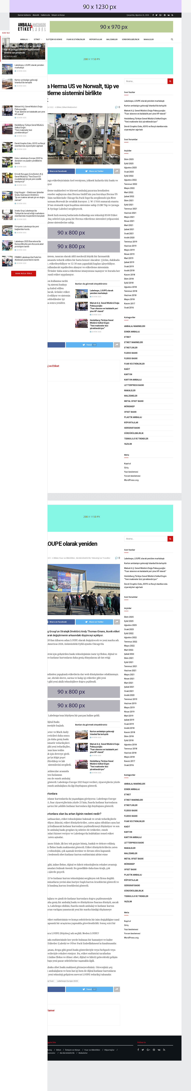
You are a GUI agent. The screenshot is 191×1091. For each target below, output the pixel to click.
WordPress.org (131, 480)
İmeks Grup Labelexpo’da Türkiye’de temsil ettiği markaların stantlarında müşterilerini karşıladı (29, 213)
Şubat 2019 (129, 262)
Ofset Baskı (130, 412)
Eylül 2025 (128, 163)
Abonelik (36, 15)
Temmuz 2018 (130, 291)
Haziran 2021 (130, 213)
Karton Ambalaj (133, 380)
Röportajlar (95, 39)
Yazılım (128, 444)
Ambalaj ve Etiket (49, 365)
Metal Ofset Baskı (133, 401)
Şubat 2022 (129, 196)
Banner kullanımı (24, 15)
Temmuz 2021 (130, 209)
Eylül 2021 (128, 205)
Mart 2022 (128, 192)
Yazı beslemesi (131, 472)
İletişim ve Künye (58, 15)
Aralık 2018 (129, 270)
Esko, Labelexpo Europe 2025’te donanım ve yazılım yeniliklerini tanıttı (29, 160)
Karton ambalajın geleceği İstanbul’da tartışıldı (145, 106)
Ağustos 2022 (130, 180)
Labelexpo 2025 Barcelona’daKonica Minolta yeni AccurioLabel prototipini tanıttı (29, 244)
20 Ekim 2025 (96, 297)
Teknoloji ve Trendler (136, 439)
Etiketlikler (130, 348)
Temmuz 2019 (130, 242)
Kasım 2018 (129, 275)
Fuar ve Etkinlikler (76, 39)
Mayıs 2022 (129, 188)
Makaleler (149, 39)
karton (128, 374)
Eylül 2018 (128, 283)
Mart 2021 (128, 225)
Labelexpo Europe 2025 (67, 981)
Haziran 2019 (130, 246)
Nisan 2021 (129, 221)
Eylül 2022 (128, 176)
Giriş (126, 468)
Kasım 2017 (129, 303)
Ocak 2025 (129, 172)
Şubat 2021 (129, 229)
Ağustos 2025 (130, 167)
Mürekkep (129, 406)
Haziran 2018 (130, 295)
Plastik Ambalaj (133, 417)
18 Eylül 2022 (48, 107)
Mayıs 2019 (129, 250)
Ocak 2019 (129, 266)
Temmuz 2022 (130, 184)
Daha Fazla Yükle (23, 273)
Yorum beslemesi (132, 476)
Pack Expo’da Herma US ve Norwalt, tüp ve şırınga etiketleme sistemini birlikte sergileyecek (22, 49)
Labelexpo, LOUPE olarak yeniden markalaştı (144, 101)
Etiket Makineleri (69, 107)
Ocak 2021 (129, 233)
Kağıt (127, 369)
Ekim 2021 (129, 200)
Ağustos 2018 (130, 287)
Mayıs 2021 (129, 217)
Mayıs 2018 (129, 299)
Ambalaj (24, 39)
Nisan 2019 (129, 254)
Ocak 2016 (129, 307)
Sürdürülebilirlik (130, 39)
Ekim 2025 (129, 159)
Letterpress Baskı (134, 385)
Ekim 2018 (129, 279)
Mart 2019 (128, 258)
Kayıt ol (127, 463)
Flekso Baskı (130, 353)
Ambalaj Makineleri (134, 326)
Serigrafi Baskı (132, 428)
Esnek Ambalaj (132, 332)
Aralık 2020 (129, 237)
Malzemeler (111, 39)
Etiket (37, 39)
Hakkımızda (45, 15)
